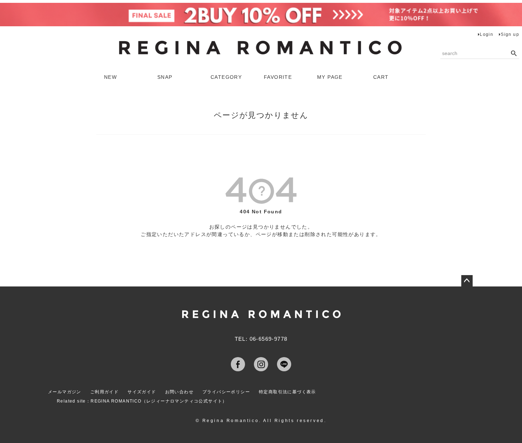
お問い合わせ (179, 391)
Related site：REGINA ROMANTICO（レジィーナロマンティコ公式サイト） (142, 401)
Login (486, 34)
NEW (110, 77)
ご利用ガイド (104, 391)
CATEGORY (226, 77)
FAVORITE (278, 77)
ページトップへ (467, 280)
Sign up (510, 34)
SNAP (165, 77)
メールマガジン (64, 391)
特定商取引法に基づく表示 (287, 391)
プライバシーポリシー (226, 391)
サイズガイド (141, 391)
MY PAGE (330, 77)
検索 (513, 54)
